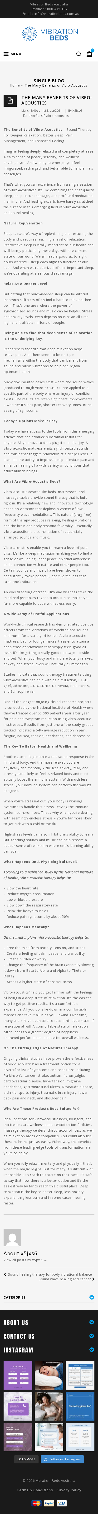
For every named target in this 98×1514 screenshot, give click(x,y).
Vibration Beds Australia (55, 1480)
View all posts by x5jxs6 (25, 1260)
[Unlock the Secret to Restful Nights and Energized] (80, 1406)
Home (15, 85)
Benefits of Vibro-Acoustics (49, 116)
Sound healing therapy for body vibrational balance (50, 1274)
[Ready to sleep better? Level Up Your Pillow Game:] (18, 1437)
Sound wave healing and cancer (65, 1279)
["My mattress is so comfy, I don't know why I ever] (80, 1375)
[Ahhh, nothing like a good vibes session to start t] (49, 1406)
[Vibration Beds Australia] (49, 33)
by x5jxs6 (75, 111)
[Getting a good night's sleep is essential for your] (80, 1437)
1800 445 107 (56, 9)
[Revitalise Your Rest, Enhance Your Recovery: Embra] (18, 1406)
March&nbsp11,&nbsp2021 (41, 111)
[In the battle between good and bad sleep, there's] (18, 1375)
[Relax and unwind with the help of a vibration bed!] (49, 1437)
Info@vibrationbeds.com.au (56, 13)
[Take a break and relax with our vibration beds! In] (49, 1375)
